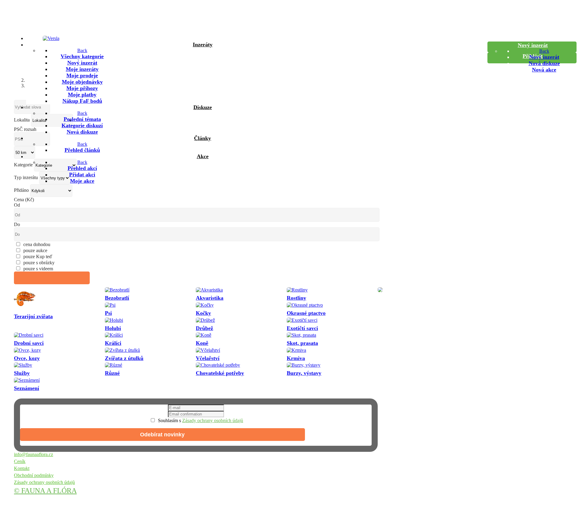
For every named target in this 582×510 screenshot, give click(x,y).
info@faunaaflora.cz (33, 454)
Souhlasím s (200, 420)
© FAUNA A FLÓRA (45, 491)
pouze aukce (35, 250)
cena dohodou (36, 244)
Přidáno (21, 190)
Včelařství (207, 358)
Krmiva (296, 358)
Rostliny (296, 298)
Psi (108, 313)
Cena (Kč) (24, 199)
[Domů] (202, 38)
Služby (22, 373)
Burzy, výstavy (304, 373)
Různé (112, 373)
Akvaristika (209, 298)
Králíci (113, 343)
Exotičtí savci (302, 328)
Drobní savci (29, 343)
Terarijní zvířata (33, 316)
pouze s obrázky (39, 262)
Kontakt (21, 468)
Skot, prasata (302, 343)
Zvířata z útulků (124, 358)
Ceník (19, 461)
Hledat (52, 278)
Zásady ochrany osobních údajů (212, 420)
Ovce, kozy (27, 358)
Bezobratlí (117, 298)
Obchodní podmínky (34, 475)
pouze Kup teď (37, 256)
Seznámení (26, 388)
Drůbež (204, 328)
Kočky (203, 313)
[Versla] (51, 38)
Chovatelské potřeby (220, 373)
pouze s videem (38, 268)
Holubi (113, 328)
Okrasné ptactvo (306, 313)
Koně (202, 343)
